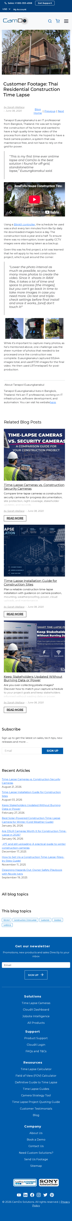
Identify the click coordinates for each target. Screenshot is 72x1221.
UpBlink (7, 925)
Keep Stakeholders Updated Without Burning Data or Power (33, 678)
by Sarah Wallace (14, 107)
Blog (36, 1115)
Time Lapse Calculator (36, 1069)
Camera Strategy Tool (36, 1095)
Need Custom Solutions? (36, 1152)
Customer (45, 920)
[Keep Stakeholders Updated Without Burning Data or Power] (34, 646)
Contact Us (36, 1146)
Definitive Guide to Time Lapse (36, 1082)
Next (61, 111)
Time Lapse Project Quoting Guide (36, 1102)
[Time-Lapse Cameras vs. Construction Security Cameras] (34, 455)
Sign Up (52, 750)
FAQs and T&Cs (36, 1051)
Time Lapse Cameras (36, 1003)
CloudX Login (36, 1044)
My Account (19, 9)
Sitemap (36, 1165)
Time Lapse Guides (36, 1089)
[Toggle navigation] (66, 21)
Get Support (45, 3)
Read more (15, 518)
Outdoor (57, 920)
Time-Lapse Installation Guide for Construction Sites (30, 582)
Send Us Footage (36, 1159)
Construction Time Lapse (25, 920)
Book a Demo (36, 1139)
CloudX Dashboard (36, 1009)
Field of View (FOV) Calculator (36, 1075)
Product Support (36, 1038)
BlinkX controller (24, 224)
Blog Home (38, 111)
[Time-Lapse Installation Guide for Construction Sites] (34, 551)
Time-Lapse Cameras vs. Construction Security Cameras (34, 487)
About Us (36, 1133)
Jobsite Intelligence (36, 1016)
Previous (49, 111)
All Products (36, 1022)
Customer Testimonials (36, 1108)
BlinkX (7, 920)
